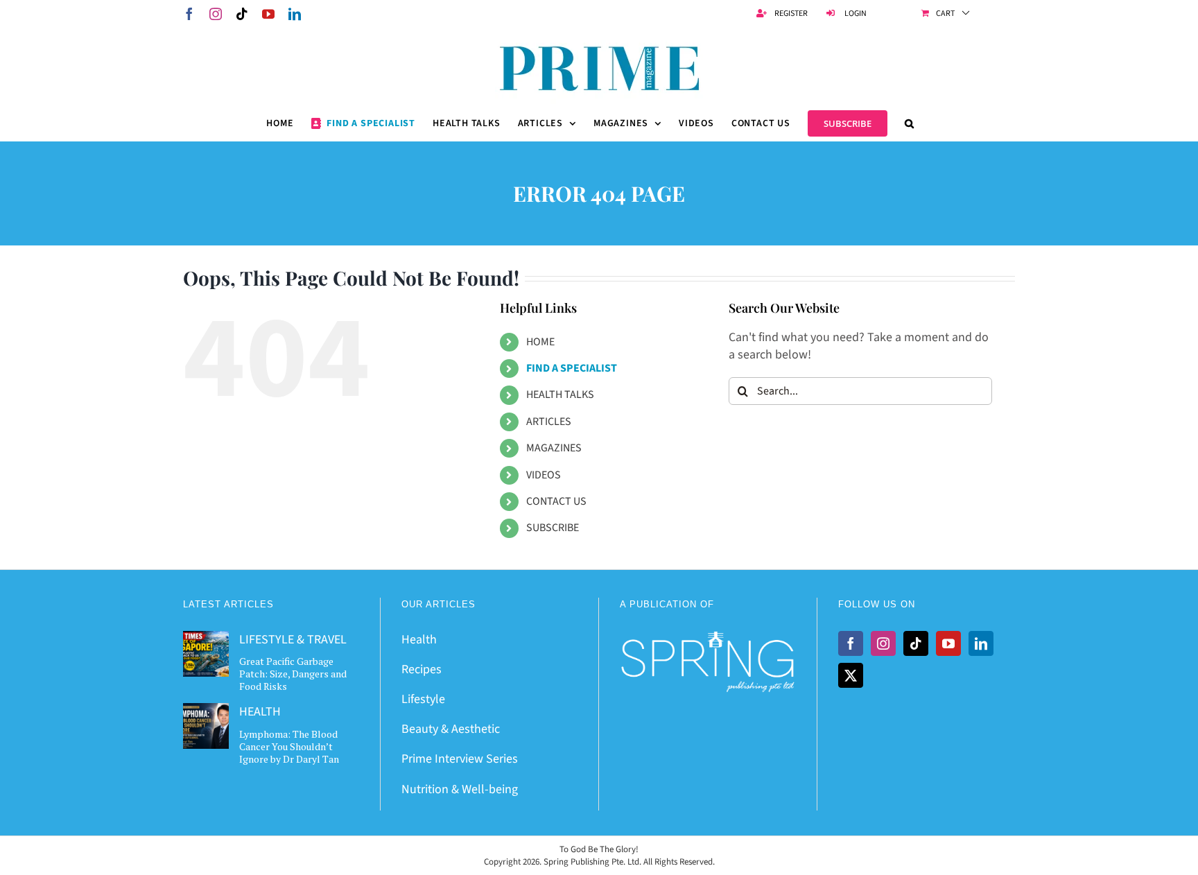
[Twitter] (850, 675)
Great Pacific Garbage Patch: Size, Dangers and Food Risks (293, 674)
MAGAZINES (554, 448)
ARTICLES (548, 421)
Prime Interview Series (459, 759)
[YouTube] (948, 643)
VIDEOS (543, 475)
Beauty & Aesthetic (450, 729)
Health (419, 639)
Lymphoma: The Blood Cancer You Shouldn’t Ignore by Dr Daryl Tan (289, 746)
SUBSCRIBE (552, 527)
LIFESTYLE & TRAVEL (293, 639)
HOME (540, 341)
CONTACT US (556, 501)
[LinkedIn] (981, 643)
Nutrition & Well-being (459, 789)
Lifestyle (423, 699)
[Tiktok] (915, 643)
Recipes (421, 669)
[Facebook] (850, 643)
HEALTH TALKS (560, 394)
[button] (909, 123)
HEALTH (260, 711)
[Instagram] (883, 643)
